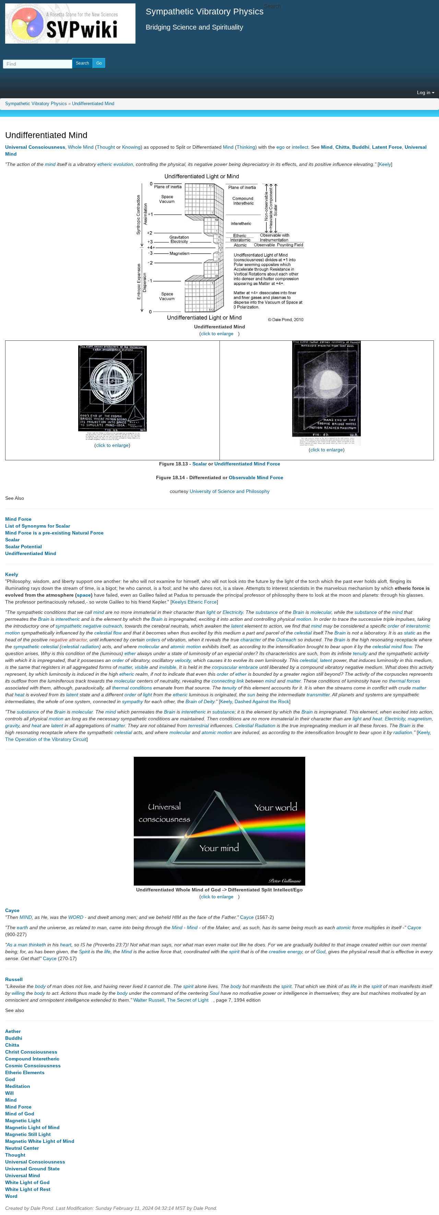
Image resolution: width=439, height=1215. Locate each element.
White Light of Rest (27, 1189)
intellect (300, 147)
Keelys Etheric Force (194, 602)
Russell (14, 979)
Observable (242, 477)
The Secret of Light (188, 1000)
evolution (123, 164)
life (107, 951)
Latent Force (387, 147)
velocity (183, 660)
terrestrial (198, 725)
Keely (385, 164)
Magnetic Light (22, 1120)
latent (237, 626)
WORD (75, 917)
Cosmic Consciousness (33, 1065)
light (210, 612)
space (84, 595)
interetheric (68, 619)
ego (280, 147)
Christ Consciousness (31, 1052)
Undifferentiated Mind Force (247, 463)
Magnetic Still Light (28, 1134)
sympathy (132, 701)
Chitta (342, 147)
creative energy (285, 951)
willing (18, 993)
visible (141, 667)
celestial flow (108, 632)
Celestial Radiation (255, 725)
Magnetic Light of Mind (32, 1127)
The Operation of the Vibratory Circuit (45, 739)
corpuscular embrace (235, 667)
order (393, 626)
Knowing (131, 147)
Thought (106, 147)
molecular (320, 612)
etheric (104, 164)
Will (9, 1093)
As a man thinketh (26, 944)
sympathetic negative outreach (89, 626)
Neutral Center (22, 1148)
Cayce (12, 910)
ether (130, 653)
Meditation (17, 1086)
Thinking (246, 147)
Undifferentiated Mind (93, 103)
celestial (303, 632)
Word (11, 1196)
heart (65, 944)
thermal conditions (132, 687)
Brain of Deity (200, 701)
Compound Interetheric (32, 1058)
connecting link (228, 681)
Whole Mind (81, 147)
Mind (228, 147)
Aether (13, 1031)
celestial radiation (80, 646)
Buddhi (360, 147)
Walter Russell (148, 1000)
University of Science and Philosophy (230, 491)
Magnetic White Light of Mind (39, 1141)
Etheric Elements (25, 1072)
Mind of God (19, 1113)
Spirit (84, 951)
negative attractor (68, 639)
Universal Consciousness (35, 147)
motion (303, 619)
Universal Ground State (32, 1168)
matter (125, 667)
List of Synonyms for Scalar (37, 526)
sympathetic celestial (35, 646)
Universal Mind (22, 1175)
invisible (167, 667)
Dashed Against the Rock (262, 701)
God (320, 951)
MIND (26, 917)
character (250, 639)
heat (19, 694)
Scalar (199, 463)
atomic (177, 646)
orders (153, 639)
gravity (12, 725)
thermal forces (404, 681)
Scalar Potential (23, 546)
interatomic (418, 626)
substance (267, 612)
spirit (234, 951)
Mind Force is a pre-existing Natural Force (54, 533)
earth (22, 927)
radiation (402, 732)
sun (251, 694)
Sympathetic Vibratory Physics (36, 103)
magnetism (420, 718)
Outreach (286, 639)
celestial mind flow (392, 646)
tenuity (360, 653)
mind (50, 164)
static (409, 632)
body (40, 986)
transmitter (318, 694)
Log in (424, 92)
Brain (298, 612)
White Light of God (27, 1182)
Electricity (233, 612)
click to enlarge (217, 333)
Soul (214, 993)
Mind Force (270, 477)
